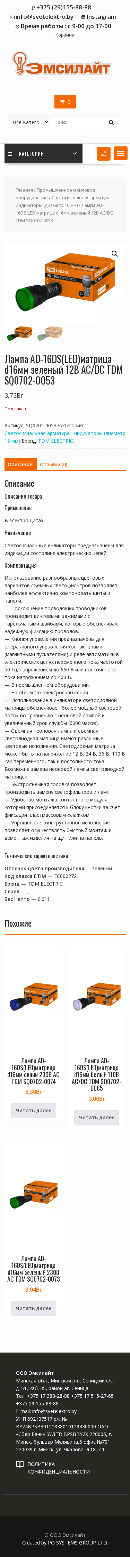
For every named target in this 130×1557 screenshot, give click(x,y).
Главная (24, 190)
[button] (121, 153)
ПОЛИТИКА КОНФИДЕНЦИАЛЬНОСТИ (58, 1468)
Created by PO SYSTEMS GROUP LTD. (65, 1542)
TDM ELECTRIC (55, 440)
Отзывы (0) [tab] (53, 464)
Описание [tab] (20, 464)
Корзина (65, 35)
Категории (31, 153)
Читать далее (33, 1110)
